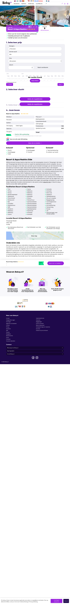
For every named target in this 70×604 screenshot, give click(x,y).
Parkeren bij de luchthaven (42, 330)
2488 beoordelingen (45, 30)
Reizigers (11, 46)
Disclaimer (8, 328)
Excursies (38, 328)
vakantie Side (47, 182)
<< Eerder (9, 84)
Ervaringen (8, 321)
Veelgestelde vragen (10, 320)
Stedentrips (31, 3)
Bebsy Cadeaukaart (40, 325)
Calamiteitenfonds (40, 318)
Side (11, 27)
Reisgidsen (8, 334)
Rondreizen (16, 3)
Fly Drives (24, 3)
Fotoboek (8, 339)
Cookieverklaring (24, 601)
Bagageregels (39, 321)
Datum (11, 65)
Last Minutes (39, 3)
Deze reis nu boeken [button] (34, 143)
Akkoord (66, 601)
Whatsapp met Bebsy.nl (12, 348)
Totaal (40, 262)
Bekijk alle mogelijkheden (35, 99)
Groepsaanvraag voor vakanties (43, 327)
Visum (7, 337)
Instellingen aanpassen (56, 600)
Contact (8, 318)
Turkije (9, 27)
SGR (7, 330)
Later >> (61, 84)
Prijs (10, 58)
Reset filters (35, 80)
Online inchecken (40, 323)
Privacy (7, 327)
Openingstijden (10, 351)
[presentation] (2, 16)
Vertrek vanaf (13, 51)
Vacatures (38, 320)
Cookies (8, 325)
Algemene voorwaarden (11, 323)
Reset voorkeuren (43, 67)
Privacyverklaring (33, 601)
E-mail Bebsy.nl (10, 354)
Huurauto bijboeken (10, 341)
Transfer (8, 332)
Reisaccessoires (9, 335)
